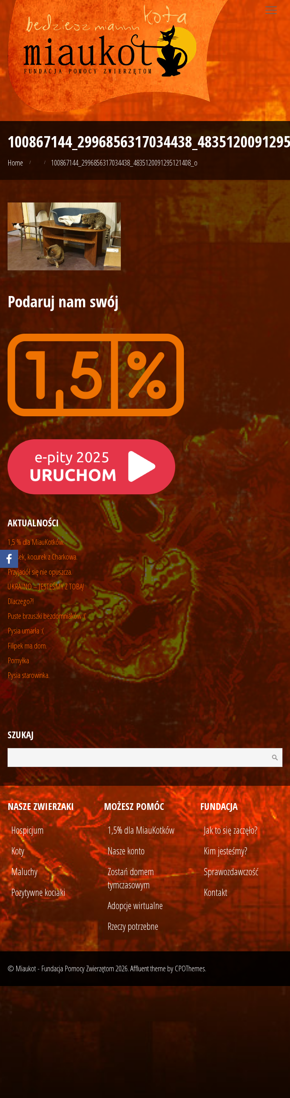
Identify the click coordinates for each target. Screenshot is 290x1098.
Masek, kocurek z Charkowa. (42, 556)
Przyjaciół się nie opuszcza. (40, 571)
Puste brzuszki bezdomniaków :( (47, 615)
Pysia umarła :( (26, 630)
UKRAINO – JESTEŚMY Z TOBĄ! (46, 586)
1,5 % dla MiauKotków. (36, 542)
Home (15, 162)
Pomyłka (18, 660)
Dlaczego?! (21, 601)
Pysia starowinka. (28, 675)
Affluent (139, 968)
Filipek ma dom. (27, 645)
